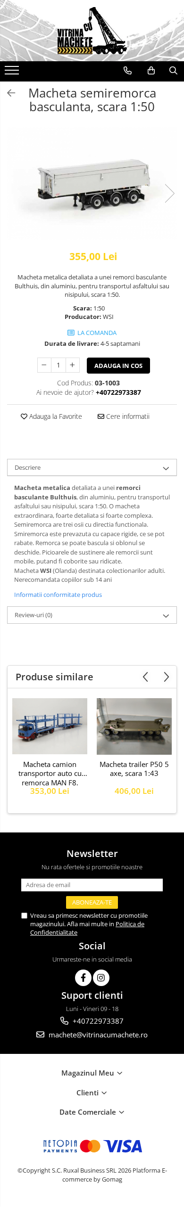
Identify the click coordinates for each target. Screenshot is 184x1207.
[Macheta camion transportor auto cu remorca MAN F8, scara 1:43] (49, 726)
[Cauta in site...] (173, 70)
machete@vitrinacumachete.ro (97, 1034)
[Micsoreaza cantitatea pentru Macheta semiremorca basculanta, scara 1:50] (44, 365)
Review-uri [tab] (33, 615)
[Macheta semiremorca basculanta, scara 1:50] (92, 183)
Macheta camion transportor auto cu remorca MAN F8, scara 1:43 (50, 772)
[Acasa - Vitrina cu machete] (92, 30)
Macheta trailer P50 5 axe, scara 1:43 (134, 769)
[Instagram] (101, 978)
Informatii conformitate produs (58, 594)
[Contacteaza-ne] (127, 70)
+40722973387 (97, 1021)
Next (169, 193)
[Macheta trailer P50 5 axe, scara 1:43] (134, 726)
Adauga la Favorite (54, 416)
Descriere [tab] (28, 467)
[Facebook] (83, 978)
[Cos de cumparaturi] (151, 70)
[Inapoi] (7, 93)
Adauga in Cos (118, 365)
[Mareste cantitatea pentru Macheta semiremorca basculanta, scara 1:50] (73, 365)
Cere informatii (127, 416)
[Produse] (13, 73)
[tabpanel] (92, 183)
